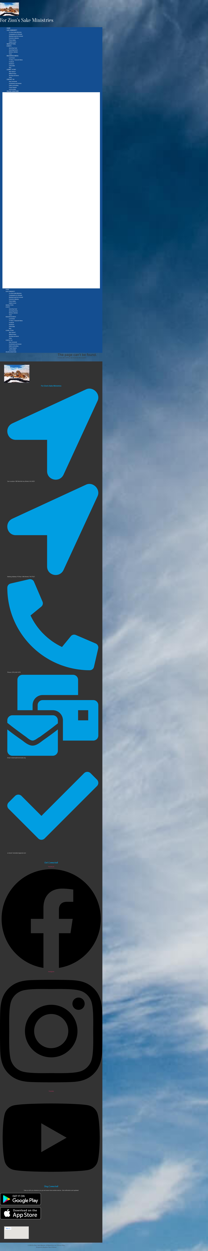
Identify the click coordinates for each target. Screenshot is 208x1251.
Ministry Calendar (13, 52)
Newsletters (11, 44)
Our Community (12, 30)
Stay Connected (13, 81)
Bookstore (11, 63)
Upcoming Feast (13, 48)
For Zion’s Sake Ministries (15, 32)
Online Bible (12, 65)
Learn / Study (11, 69)
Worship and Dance (14, 75)
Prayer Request (13, 87)
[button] (51, 190)
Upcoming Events (13, 50)
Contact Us (10, 79)
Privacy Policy (61, 1245)
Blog (10, 67)
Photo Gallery (12, 40)
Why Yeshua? (12, 71)
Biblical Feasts (12, 73)
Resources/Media (12, 56)
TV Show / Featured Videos (16, 60)
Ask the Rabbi (12, 89)
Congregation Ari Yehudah (15, 34)
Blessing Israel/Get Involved (16, 36)
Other (10, 77)
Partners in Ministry (14, 38)
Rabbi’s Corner (12, 42)
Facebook (11, 61)
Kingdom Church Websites (50, 1247)
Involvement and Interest (15, 83)
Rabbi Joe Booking (13, 85)
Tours (10, 54)
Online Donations (13, 91)
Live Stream (12, 58)
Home (8, 28)
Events (9, 46)
